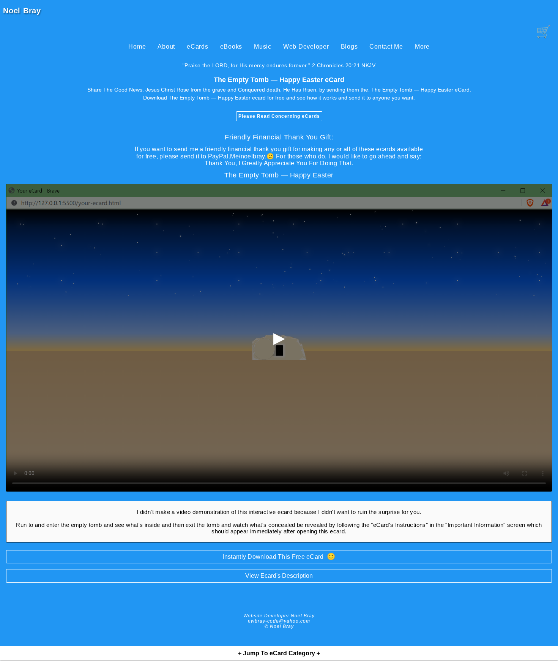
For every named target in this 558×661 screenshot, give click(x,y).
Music (262, 46)
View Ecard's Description (279, 575)
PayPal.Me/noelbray (236, 156)
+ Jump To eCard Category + (279, 653)
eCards (197, 46)
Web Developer (306, 46)
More (422, 46)
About (166, 46)
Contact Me (386, 46)
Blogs (349, 46)
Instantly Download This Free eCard (278, 556)
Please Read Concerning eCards (279, 116)
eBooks (231, 46)
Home (137, 46)
